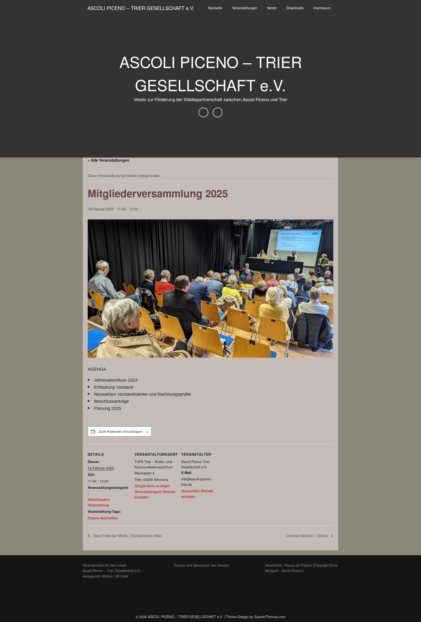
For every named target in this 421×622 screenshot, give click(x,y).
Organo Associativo (103, 517)
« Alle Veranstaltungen (108, 160)
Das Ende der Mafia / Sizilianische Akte (127, 535)
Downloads (295, 7)
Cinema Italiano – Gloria (307, 535)
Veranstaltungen (244, 7)
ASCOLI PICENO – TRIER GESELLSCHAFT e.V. (140, 7)
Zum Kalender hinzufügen (120, 431)
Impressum (322, 7)
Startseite (215, 7)
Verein (272, 7)
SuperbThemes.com (270, 616)
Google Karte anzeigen (152, 485)
